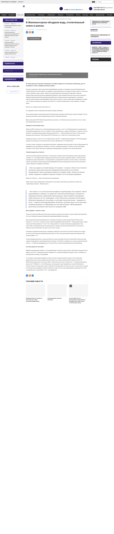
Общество (20, 15)
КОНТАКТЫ (20, 1)
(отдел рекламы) (103, 7)
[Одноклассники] (30, 32)
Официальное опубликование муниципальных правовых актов (100, 23)
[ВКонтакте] (27, 32)
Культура (85, 15)
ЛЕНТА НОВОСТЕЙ (11, 20)
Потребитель (70, 15)
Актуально (12, 15)
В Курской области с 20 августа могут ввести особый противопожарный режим (34, 300)
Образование (51, 15)
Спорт (91, 15)
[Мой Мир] (33, 32)
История (109, 15)
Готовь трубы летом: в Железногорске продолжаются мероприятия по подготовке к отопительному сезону (77, 300)
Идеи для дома (100, 15)
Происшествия (30, 15)
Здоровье (60, 15)
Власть (78, 15)
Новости (33, 19)
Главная (4, 15)
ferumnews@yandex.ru (76, 9)
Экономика (41, 15)
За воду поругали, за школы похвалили (54, 299)
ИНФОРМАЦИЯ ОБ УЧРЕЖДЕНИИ (8, 1)
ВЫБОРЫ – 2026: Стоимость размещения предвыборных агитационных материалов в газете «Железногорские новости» (100, 50)
